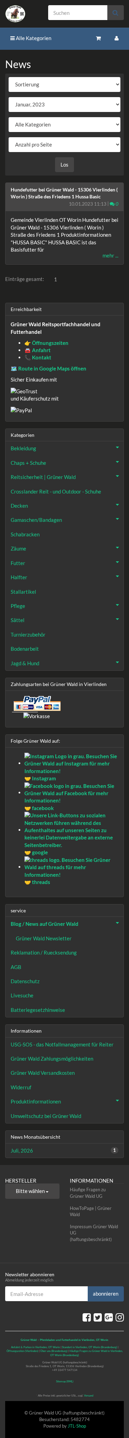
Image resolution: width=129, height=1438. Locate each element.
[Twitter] (98, 1317)
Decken (19, 505)
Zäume (18, 548)
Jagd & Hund (25, 663)
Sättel (17, 620)
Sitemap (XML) (64, 1381)
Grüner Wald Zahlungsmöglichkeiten (52, 1058)
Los (64, 164)
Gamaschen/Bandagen (36, 520)
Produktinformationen (36, 1101)
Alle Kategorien (33, 38)
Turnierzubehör (28, 634)
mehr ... (110, 255)
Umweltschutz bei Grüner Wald (46, 1116)
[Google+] (109, 1317)
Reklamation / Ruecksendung (44, 952)
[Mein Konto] (116, 38)
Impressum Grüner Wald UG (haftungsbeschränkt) (94, 1233)
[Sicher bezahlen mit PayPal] (36, 703)
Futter (18, 563)
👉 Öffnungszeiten (46, 343)
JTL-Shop (77, 1426)
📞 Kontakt (37, 357)
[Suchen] (115, 12)
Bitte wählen (31, 1191)
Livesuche (22, 995)
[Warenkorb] (98, 38)
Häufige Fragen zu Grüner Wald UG (88, 1193)
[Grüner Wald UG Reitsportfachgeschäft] (21, 13)
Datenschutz (25, 981)
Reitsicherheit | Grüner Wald (43, 477)
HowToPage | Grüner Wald (90, 1211)
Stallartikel (23, 592)
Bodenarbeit (25, 649)
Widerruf (21, 1087)
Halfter (19, 577)
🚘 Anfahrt (37, 350)
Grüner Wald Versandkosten (43, 1073)
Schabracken (25, 534)
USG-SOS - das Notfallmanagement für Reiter (62, 1044)
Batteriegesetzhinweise (38, 1010)
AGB (16, 967)
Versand (88, 1395)
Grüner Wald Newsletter (44, 938)
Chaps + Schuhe (28, 463)
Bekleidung (23, 448)
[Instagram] (120, 1317)
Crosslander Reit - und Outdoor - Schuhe (56, 491)
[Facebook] (87, 1317)
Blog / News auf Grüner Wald (44, 924)
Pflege (18, 606)
